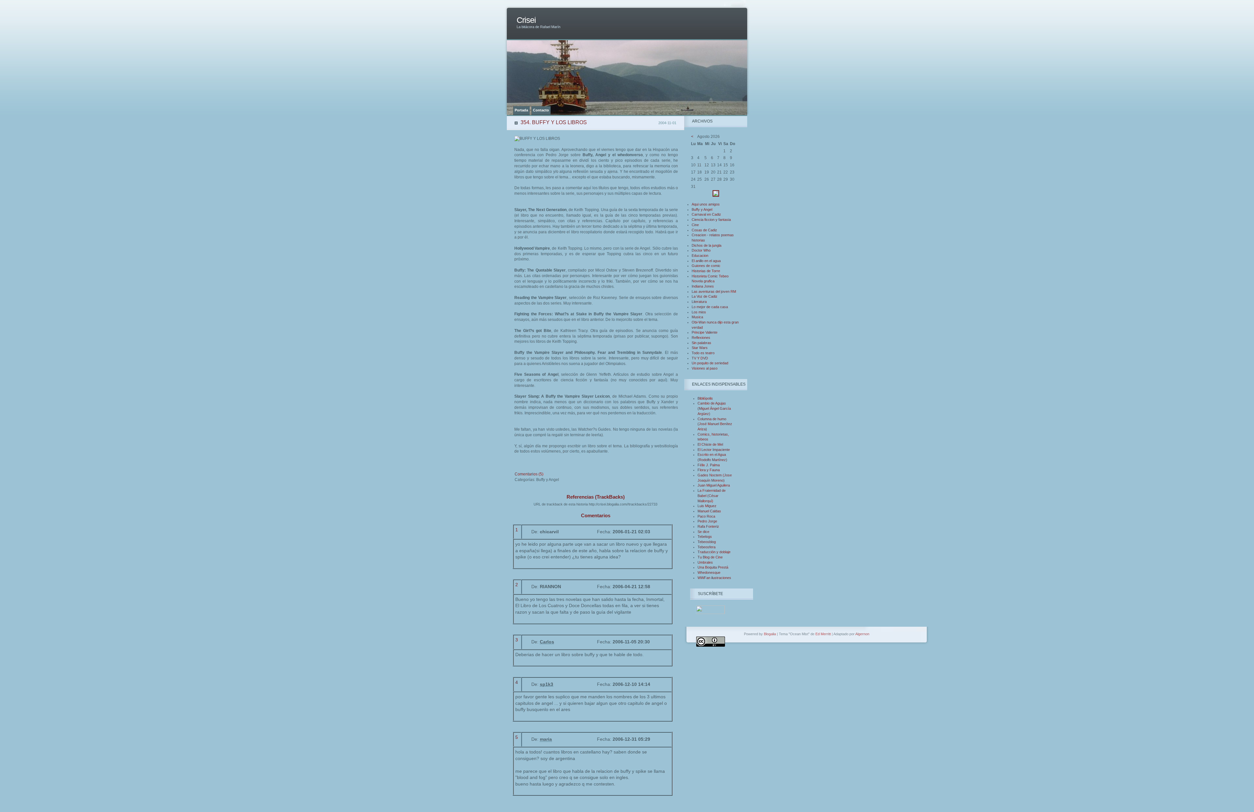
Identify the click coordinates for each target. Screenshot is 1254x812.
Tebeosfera (706, 547)
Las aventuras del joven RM (714, 291)
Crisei (526, 20)
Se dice (703, 532)
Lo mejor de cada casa (710, 307)
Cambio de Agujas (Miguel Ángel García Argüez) (714, 408)
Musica (697, 317)
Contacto (541, 110)
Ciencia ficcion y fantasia (711, 220)
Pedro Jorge (707, 521)
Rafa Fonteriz (708, 526)
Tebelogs (705, 537)
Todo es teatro (703, 353)
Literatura (699, 302)
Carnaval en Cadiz (706, 214)
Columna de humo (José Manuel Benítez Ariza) (715, 424)
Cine (695, 225)
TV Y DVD (700, 358)
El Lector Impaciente (714, 450)
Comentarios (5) (529, 474)
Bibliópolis (705, 398)
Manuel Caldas (709, 511)
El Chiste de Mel (710, 444)
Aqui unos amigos (706, 204)
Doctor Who (701, 250)
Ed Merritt (823, 634)
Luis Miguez (707, 506)
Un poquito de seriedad (710, 363)
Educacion (700, 255)
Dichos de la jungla (706, 245)
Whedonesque (709, 572)
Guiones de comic (706, 266)
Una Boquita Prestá (713, 567)
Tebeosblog (707, 542)
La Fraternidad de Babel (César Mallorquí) (712, 496)
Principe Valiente (704, 332)
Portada (521, 110)
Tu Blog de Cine (710, 557)
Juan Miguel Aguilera (714, 485)
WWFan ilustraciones (714, 578)
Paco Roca (706, 516)
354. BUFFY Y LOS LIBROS (554, 122)
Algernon (862, 634)
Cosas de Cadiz (704, 230)
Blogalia (770, 634)
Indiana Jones (703, 286)
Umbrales (705, 562)
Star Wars (700, 348)
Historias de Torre (706, 271)
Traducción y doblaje (714, 552)
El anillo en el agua (706, 261)
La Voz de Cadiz (704, 296)
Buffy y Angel (702, 209)
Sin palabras (701, 343)
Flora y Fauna (709, 470)
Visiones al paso (704, 368)
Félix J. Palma (709, 465)
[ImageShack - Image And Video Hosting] (716, 195)
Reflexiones (701, 338)
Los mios (699, 312)
